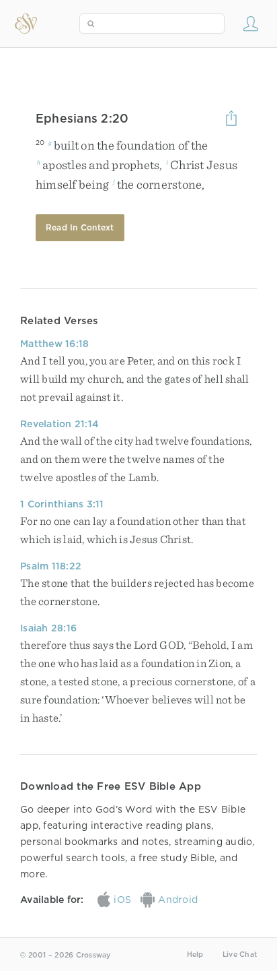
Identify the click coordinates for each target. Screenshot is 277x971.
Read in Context (80, 227)
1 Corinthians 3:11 (62, 504)
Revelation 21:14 (59, 423)
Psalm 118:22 (50, 566)
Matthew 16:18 (54, 343)
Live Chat (240, 954)
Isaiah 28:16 (48, 628)
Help (195, 954)
